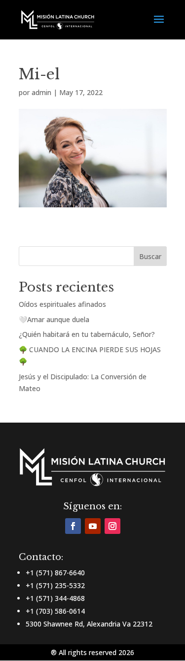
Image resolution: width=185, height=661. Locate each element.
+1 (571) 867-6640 (55, 572)
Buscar (150, 256)
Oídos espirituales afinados (62, 304)
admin (41, 92)
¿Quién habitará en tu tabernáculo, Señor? (87, 334)
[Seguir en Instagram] (112, 526)
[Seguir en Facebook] (73, 526)
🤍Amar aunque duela (54, 319)
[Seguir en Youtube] (93, 526)
